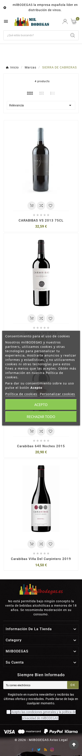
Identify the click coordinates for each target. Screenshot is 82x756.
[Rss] (45, 749)
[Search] (72, 35)
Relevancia (41, 105)
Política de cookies (21, 394)
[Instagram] (52, 749)
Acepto (41, 404)
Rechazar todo (41, 416)
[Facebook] (32, 749)
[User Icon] (65, 21)
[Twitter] (39, 749)
